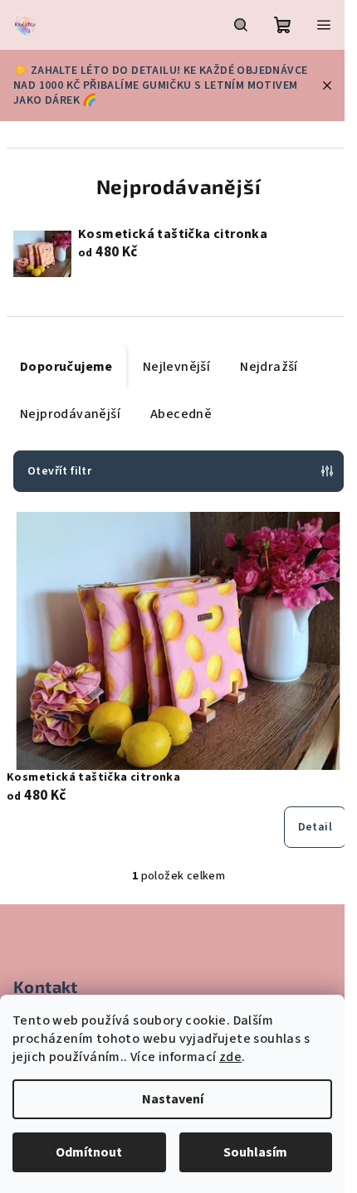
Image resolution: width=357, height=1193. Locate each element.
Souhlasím (255, 1152)
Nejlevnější (176, 367)
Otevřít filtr (59, 471)
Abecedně (181, 414)
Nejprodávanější (70, 414)
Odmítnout (89, 1152)
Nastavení (172, 1099)
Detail (315, 827)
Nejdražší (269, 367)
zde (230, 1057)
